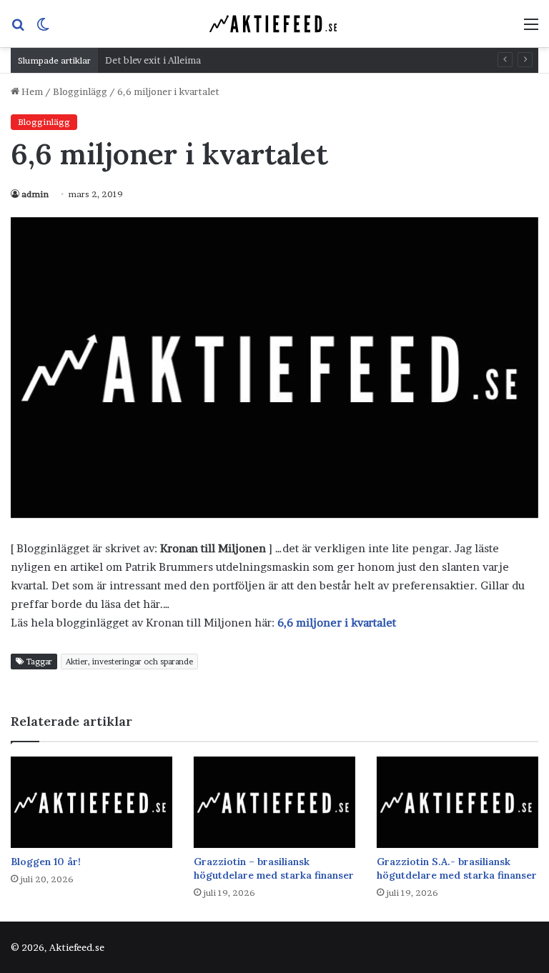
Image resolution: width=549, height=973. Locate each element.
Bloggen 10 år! (46, 861)
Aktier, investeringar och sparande (129, 662)
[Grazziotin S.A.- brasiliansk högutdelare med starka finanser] (457, 802)
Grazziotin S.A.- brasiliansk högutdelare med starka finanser (457, 868)
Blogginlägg (80, 91)
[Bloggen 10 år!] (91, 802)
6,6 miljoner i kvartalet (336, 622)
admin (35, 194)
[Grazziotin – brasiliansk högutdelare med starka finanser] (274, 802)
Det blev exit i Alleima (153, 60)
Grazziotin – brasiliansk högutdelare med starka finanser (274, 868)
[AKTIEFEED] (274, 23)
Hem (31, 91)
